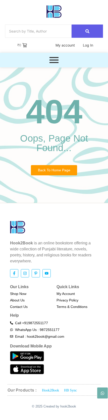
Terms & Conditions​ (72, 307)
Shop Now (18, 294)
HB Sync (70, 390)
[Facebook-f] (14, 273)
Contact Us (19, 307)
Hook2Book (50, 390)
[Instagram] (25, 273)
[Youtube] (46, 273)
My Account (66, 294)
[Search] (87, 31)
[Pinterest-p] (36, 273)
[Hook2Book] (54, 11)
